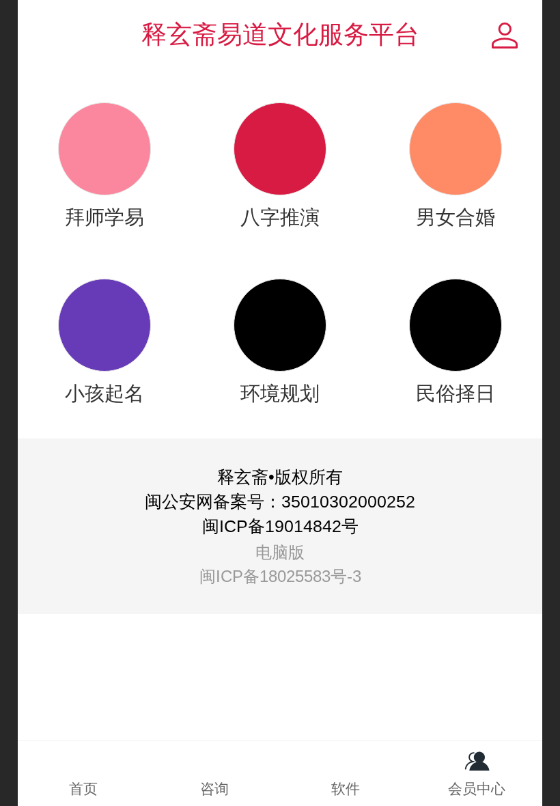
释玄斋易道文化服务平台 (280, 34)
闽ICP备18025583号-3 (280, 576)
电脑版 (280, 552)
